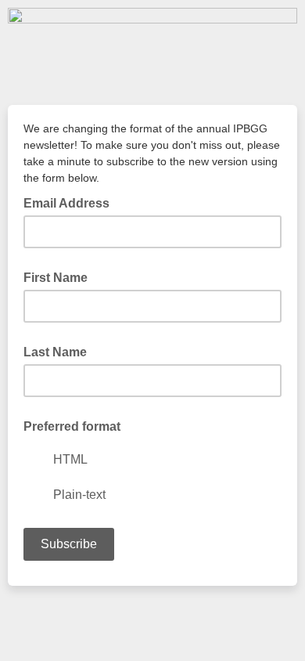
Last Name (55, 352)
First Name (55, 277)
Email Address (71, 202)
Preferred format (71, 426)
